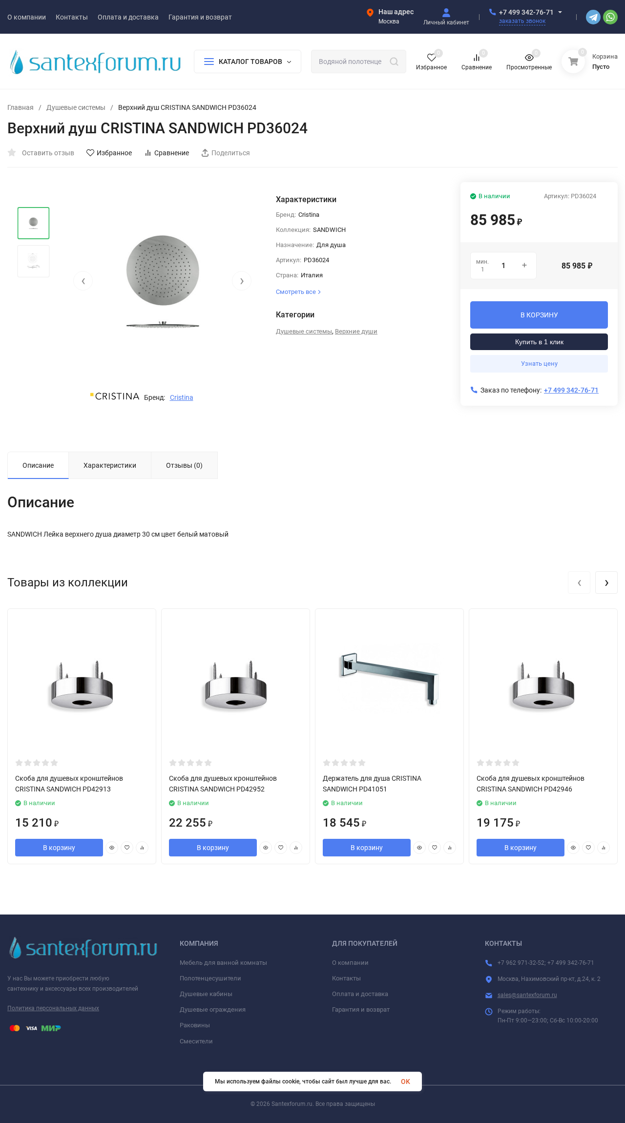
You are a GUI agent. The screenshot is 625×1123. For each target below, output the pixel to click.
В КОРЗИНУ (539, 315)
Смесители (196, 1041)
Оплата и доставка (360, 994)
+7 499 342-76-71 (526, 12)
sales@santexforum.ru (527, 995)
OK (405, 1081)
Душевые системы (75, 107)
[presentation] (83, 281)
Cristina (181, 397)
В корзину (59, 848)
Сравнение (171, 153)
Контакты (346, 978)
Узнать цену (539, 363)
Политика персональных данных (53, 1008)
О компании (350, 962)
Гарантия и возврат (361, 1009)
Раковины (195, 1025)
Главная (20, 107)
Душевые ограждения (213, 1009)
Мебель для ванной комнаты (223, 962)
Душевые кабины (206, 994)
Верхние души (356, 331)
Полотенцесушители (210, 978)
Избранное (114, 153)
